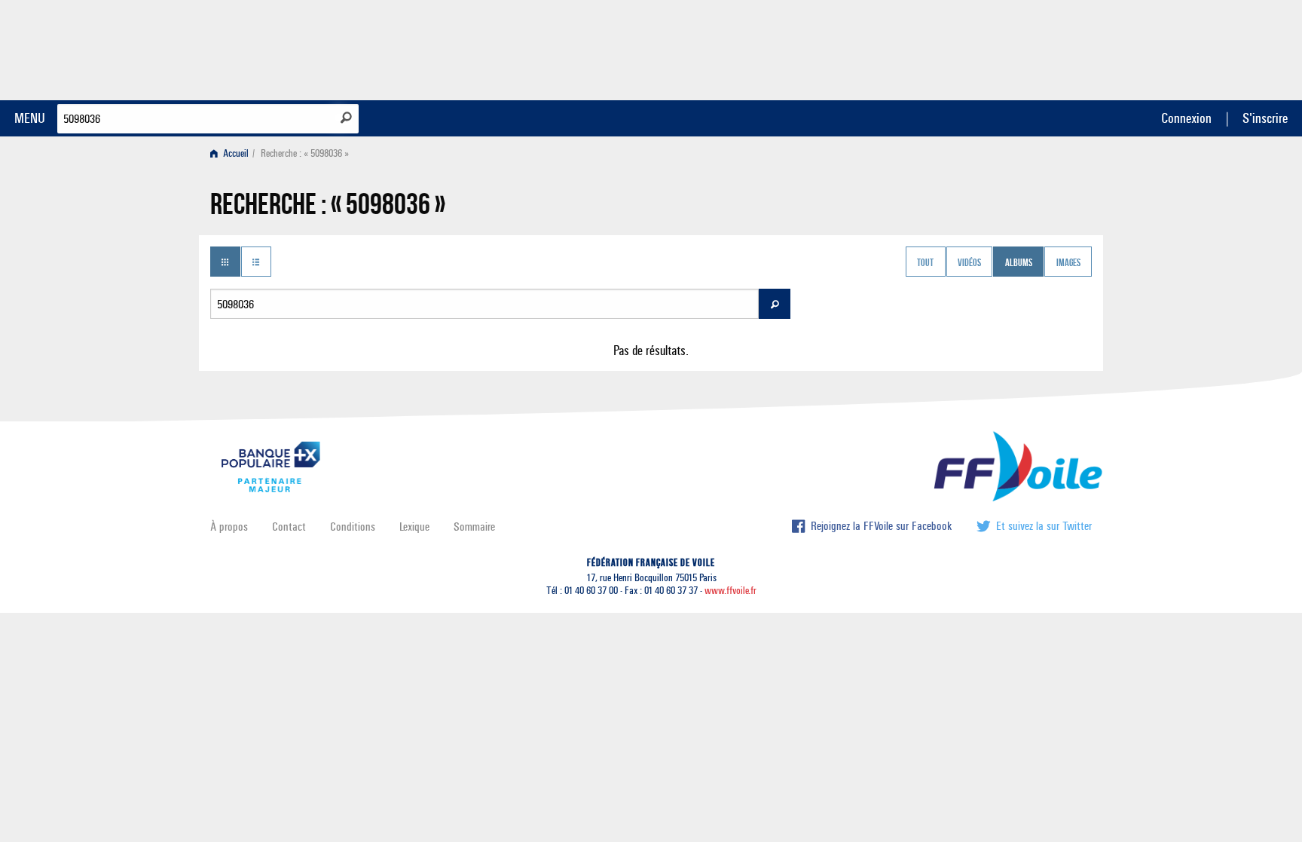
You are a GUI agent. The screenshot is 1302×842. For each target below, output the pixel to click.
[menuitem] (232, 153)
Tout (925, 263)
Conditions (352, 526)
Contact (289, 526)
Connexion (1186, 118)
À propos (229, 526)
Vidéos (969, 263)
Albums (1018, 263)
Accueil (235, 153)
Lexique (414, 526)
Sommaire (474, 526)
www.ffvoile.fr (730, 590)
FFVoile (997, 47)
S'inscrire (1265, 118)
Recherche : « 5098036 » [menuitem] (305, 153)
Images (1068, 263)
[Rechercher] (346, 117)
